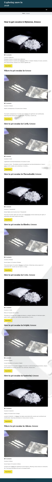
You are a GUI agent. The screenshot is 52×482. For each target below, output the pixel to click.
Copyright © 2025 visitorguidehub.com (26, 479)
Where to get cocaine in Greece (17, 70)
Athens (13, 466)
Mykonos (22, 60)
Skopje (17, 416)
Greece (27, 113)
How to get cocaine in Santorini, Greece (21, 375)
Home (23, 13)
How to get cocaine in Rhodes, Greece (20, 224)
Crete (18, 315)
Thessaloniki (27, 214)
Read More (8, 65)
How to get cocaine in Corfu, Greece (20, 123)
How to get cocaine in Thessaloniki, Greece (22, 174)
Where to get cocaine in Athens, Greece (21, 426)
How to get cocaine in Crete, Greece (19, 275)
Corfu (5, 165)
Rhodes (21, 265)
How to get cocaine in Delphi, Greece (20, 325)
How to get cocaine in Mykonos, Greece (22, 22)
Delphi (20, 365)
